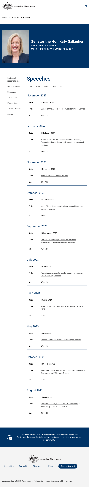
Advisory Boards (14, 109)
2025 (38, 87)
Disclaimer (37, 466)
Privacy (51, 466)
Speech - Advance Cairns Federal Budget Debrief (61, 340)
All (31, 87)
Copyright (23, 466)
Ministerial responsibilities (13, 79)
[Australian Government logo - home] (18, 6)
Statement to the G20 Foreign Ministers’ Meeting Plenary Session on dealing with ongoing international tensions (62, 142)
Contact (10, 114)
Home (4, 17)
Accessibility (9, 466)
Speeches (11, 92)
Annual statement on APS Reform (54, 176)
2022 (61, 87)
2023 (54, 87)
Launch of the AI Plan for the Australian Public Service (63, 109)
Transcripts (12, 97)
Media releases (13, 86)
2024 (46, 87)
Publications (12, 103)
